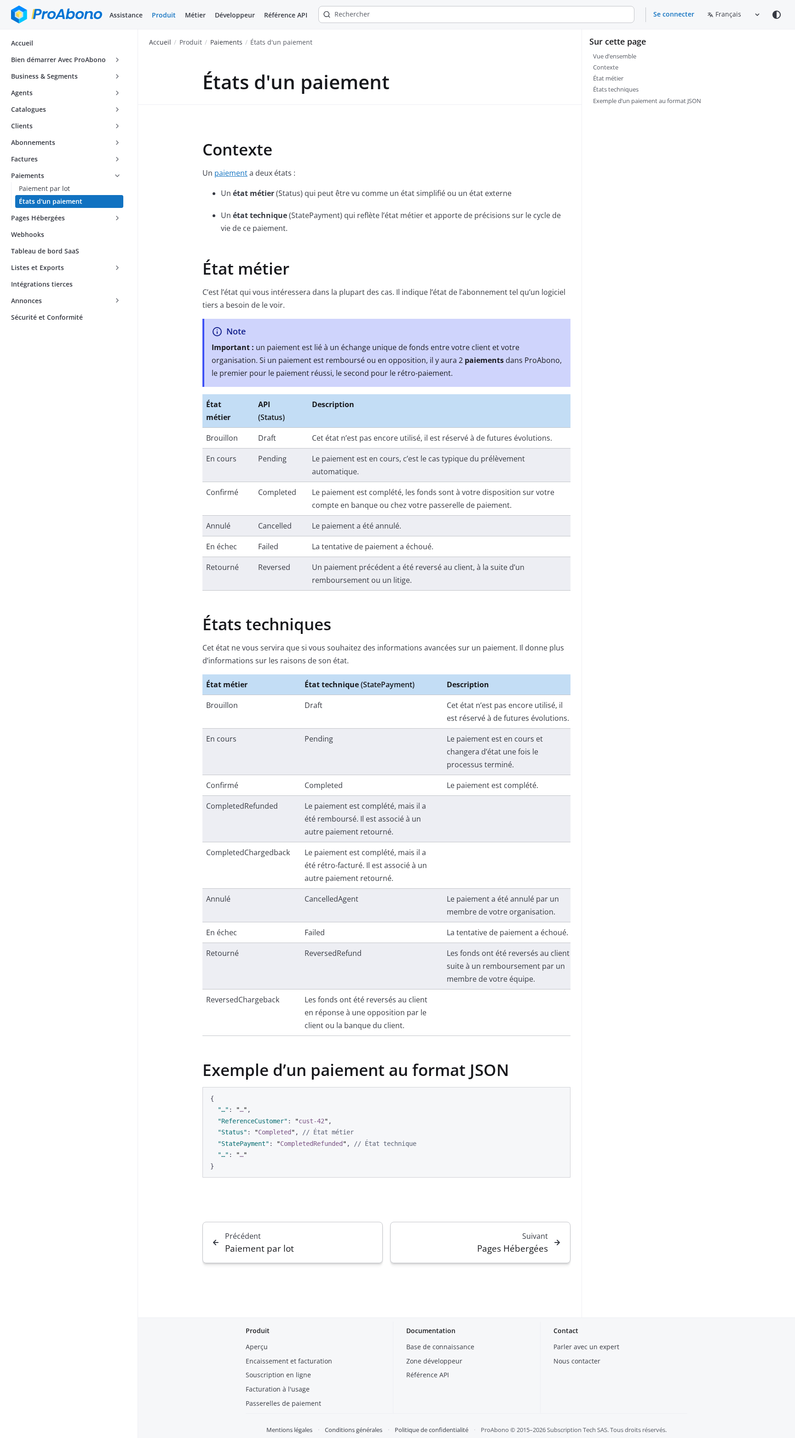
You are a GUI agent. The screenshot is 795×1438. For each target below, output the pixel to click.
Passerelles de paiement (283, 1403)
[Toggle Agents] (117, 93)
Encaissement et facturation (289, 1361)
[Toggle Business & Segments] (117, 76)
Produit (164, 15)
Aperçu (257, 1346)
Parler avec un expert (586, 1346)
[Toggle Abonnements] (117, 143)
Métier (195, 15)
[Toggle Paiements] (117, 176)
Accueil (160, 42)
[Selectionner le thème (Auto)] (776, 14)
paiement (231, 173)
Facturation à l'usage (278, 1389)
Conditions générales (353, 1430)
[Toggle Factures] (117, 159)
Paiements (226, 42)
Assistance (126, 15)
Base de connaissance (440, 1346)
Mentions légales (289, 1430)
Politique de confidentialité (431, 1430)
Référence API (285, 15)
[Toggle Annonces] (117, 301)
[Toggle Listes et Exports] (117, 268)
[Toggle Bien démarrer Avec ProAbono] (117, 60)
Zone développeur (434, 1361)
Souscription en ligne (278, 1374)
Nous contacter (576, 1361)
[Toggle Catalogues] (117, 109)
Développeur (235, 15)
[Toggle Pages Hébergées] (117, 218)
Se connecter (673, 14)
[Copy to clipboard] (559, 1097)
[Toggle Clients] (117, 126)
